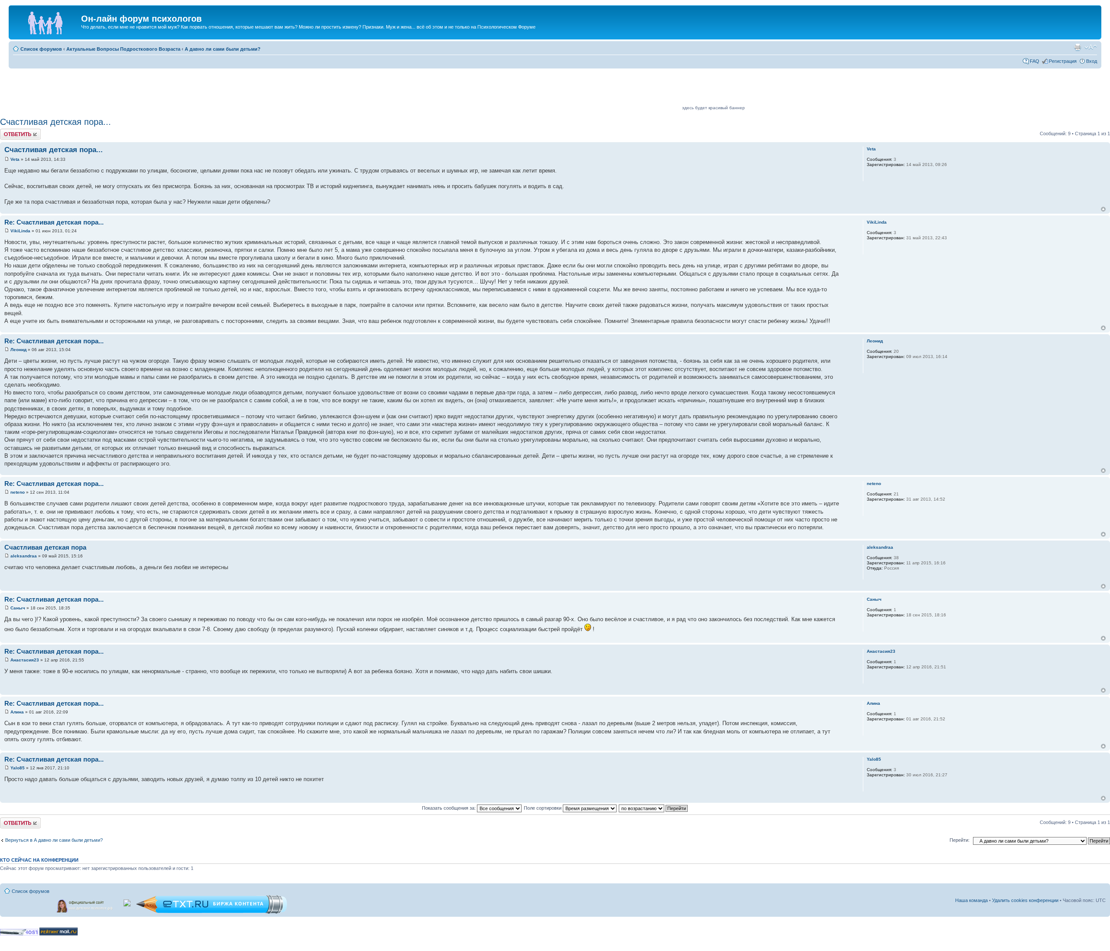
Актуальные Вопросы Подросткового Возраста (123, 49)
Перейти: (960, 840)
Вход (1091, 61)
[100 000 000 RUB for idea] (127, 901)
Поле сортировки (543, 808)
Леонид (18, 349)
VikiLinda (20, 230)
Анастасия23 (24, 660)
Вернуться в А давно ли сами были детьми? (54, 840)
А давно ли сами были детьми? (223, 49)
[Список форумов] (46, 21)
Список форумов (41, 49)
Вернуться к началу (1103, 209)
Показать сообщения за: (449, 808)
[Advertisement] (523, 89)
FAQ (1034, 61)
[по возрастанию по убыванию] (654, 808)
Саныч (17, 608)
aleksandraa (23, 556)
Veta (15, 159)
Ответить (10, 131)
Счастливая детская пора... (55, 122)
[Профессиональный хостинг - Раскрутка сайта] (19, 933)
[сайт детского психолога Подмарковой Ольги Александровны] (85, 904)
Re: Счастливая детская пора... (54, 222)
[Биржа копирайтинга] (211, 912)
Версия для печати (1077, 47)
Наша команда (971, 900)
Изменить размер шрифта (1090, 47)
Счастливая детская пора (45, 547)
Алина (17, 712)
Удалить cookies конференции (1025, 900)
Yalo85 (17, 767)
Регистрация (1063, 61)
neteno (17, 492)
